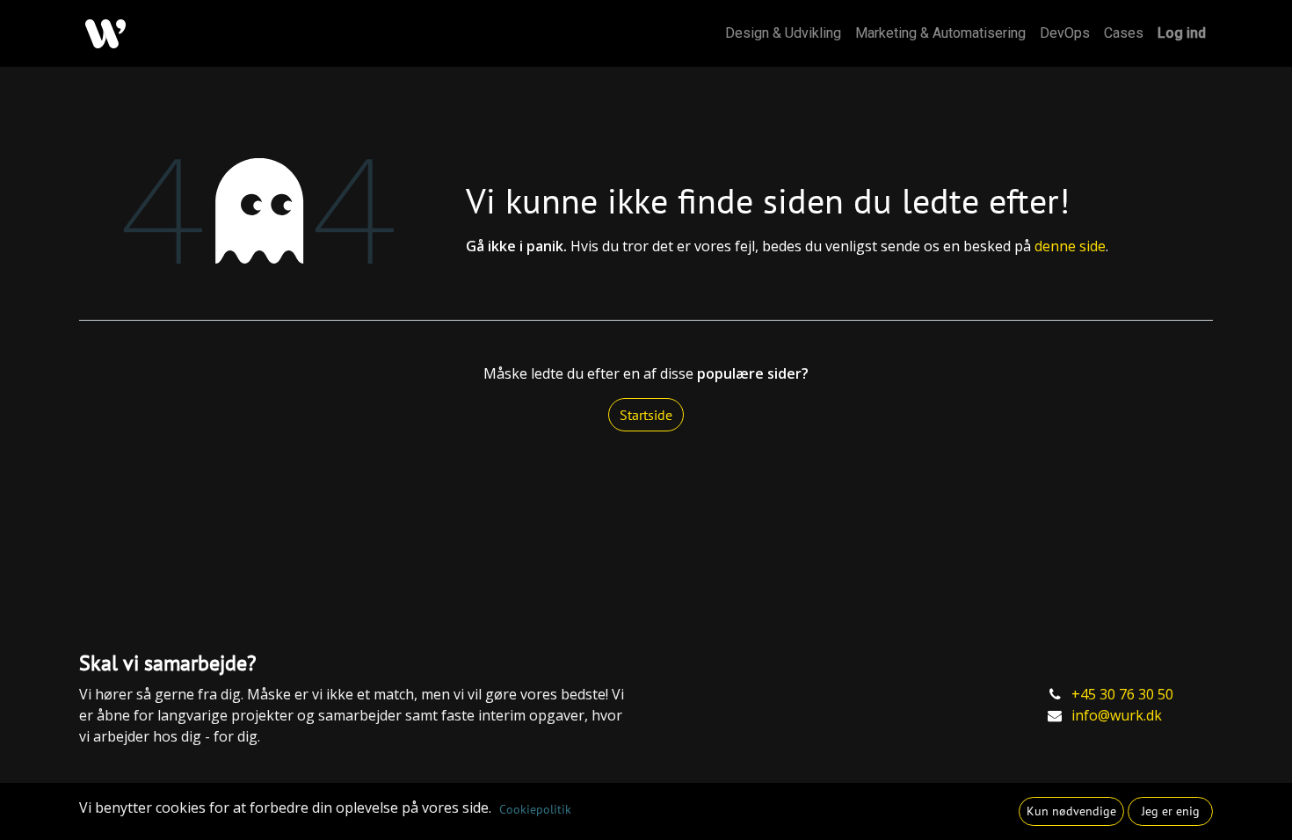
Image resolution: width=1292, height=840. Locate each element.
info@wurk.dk (1116, 715)
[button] (1071, 811)
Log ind (1182, 33)
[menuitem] (783, 33)
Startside (646, 415)
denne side (1070, 246)
